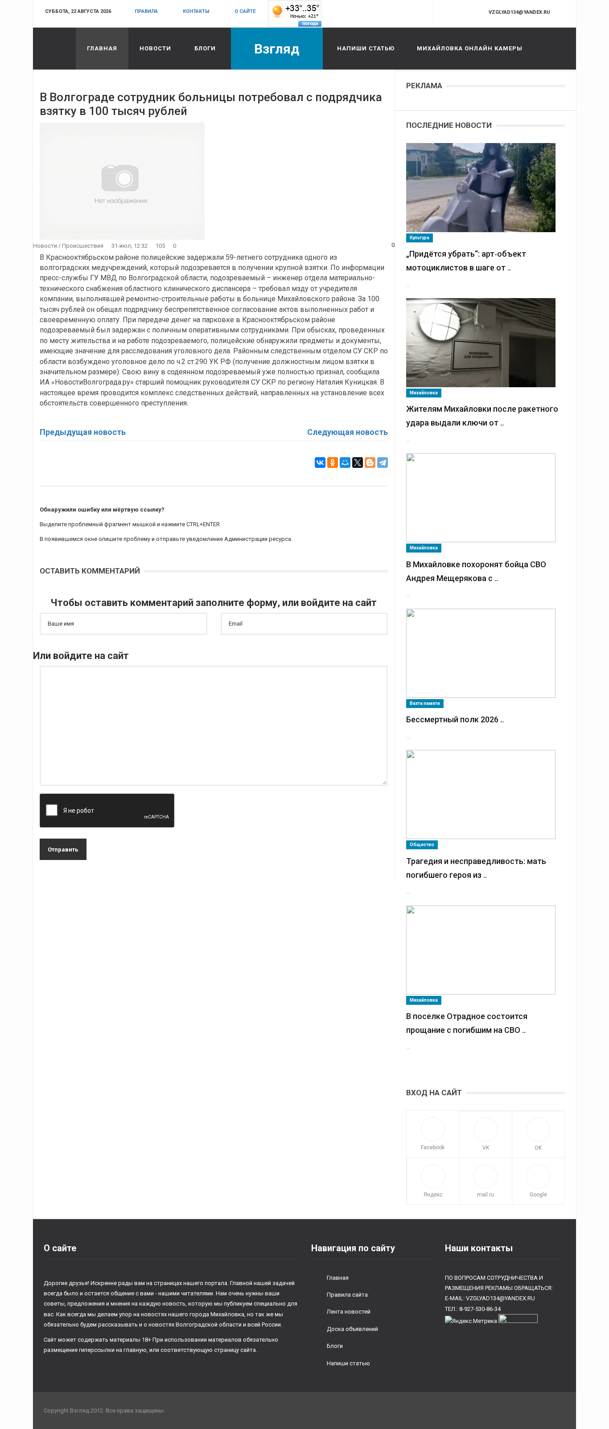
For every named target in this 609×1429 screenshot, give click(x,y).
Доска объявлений (352, 1329)
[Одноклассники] (332, 462)
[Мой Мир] (345, 462)
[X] (357, 462)
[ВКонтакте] (320, 462)
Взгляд (277, 49)
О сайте (245, 11)
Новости (155, 48)
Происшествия (82, 245)
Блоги (205, 48)
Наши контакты (479, 1248)
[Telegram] (382, 462)
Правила (146, 11)
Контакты (196, 11)
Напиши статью (366, 48)
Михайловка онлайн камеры (470, 48)
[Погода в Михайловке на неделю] (294, 13)
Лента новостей (348, 1311)
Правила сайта (347, 1294)
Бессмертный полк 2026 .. (455, 719)
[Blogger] (370, 462)
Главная (102, 48)
